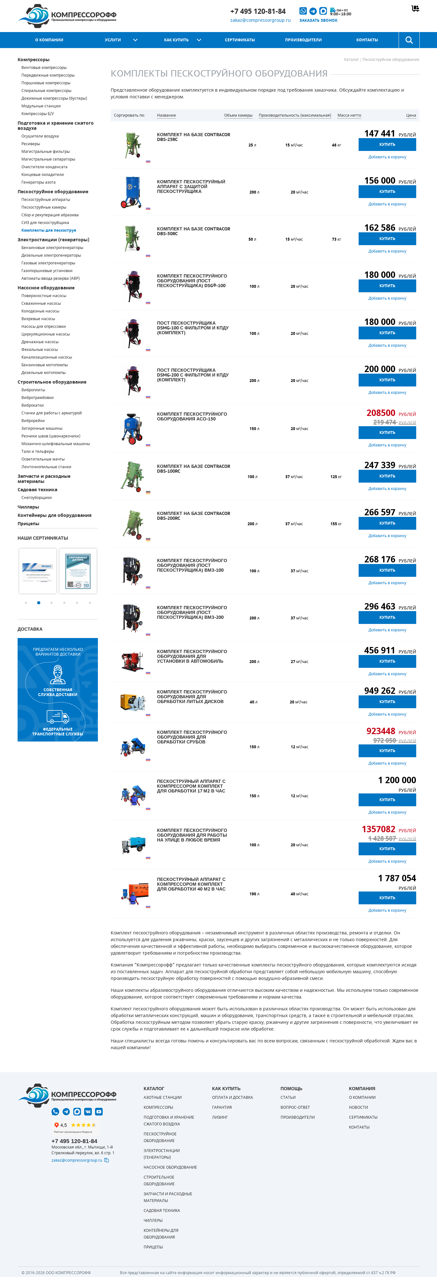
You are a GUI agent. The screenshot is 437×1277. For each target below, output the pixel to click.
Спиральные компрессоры (46, 91)
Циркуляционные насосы (45, 334)
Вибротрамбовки (37, 398)
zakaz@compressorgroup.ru (260, 20)
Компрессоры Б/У (37, 114)
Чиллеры (28, 507)
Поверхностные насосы (43, 296)
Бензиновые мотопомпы (44, 365)
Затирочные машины (41, 428)
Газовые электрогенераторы (48, 263)
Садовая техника (37, 489)
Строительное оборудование (52, 382)
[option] (37, 571)
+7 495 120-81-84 (258, 11)
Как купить (176, 40)
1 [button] (26, 603)
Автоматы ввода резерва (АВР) (50, 278)
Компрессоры (34, 59)
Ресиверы (30, 144)
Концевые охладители (42, 175)
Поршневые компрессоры (45, 83)
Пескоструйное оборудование (53, 191)
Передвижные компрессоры (48, 75)
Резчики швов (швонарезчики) (50, 436)
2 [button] (38, 602)
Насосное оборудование (46, 288)
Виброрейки (33, 421)
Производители (303, 40)
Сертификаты (240, 40)
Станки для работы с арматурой (51, 413)
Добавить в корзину (387, 157)
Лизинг (220, 1117)
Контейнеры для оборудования (54, 515)
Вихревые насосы (38, 319)
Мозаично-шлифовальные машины (55, 444)
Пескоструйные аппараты (45, 200)
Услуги (113, 40)
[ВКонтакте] (88, 1111)
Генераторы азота (38, 182)
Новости (358, 1107)
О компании (49, 40)
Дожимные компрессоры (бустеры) (54, 98)
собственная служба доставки (57, 692)
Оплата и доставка (232, 1097)
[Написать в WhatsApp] (55, 1111)
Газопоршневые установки (47, 271)
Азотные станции (163, 1097)
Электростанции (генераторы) (53, 239)
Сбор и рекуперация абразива (50, 215)
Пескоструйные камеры (43, 207)
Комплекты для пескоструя (48, 230)
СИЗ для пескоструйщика (45, 223)
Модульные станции (41, 106)
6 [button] (90, 603)
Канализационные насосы (46, 357)
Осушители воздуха (40, 136)
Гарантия (222, 1107)
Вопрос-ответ (295, 1107)
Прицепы (28, 523)
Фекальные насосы (39, 349)
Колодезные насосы (40, 311)
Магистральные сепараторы (48, 159)
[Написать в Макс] (77, 1111)
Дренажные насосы (40, 342)
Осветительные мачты (43, 459)
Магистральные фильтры (45, 151)
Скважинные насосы (41, 303)
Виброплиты (33, 390)
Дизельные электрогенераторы (51, 255)
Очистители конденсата (44, 167)
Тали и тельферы (37, 451)
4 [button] (64, 603)
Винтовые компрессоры (44, 67)
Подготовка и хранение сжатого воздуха (56, 126)
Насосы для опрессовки (43, 326)
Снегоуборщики (36, 498)
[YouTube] (99, 1111)
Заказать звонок (318, 20)
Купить (387, 144)
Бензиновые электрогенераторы (52, 248)
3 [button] (51, 603)
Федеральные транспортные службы (57, 731)
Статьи (288, 1097)
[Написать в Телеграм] (66, 1111)
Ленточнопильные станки (46, 467)
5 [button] (77, 603)
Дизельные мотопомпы (43, 373)
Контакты (367, 40)
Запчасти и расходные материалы (44, 479)
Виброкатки (32, 405)
